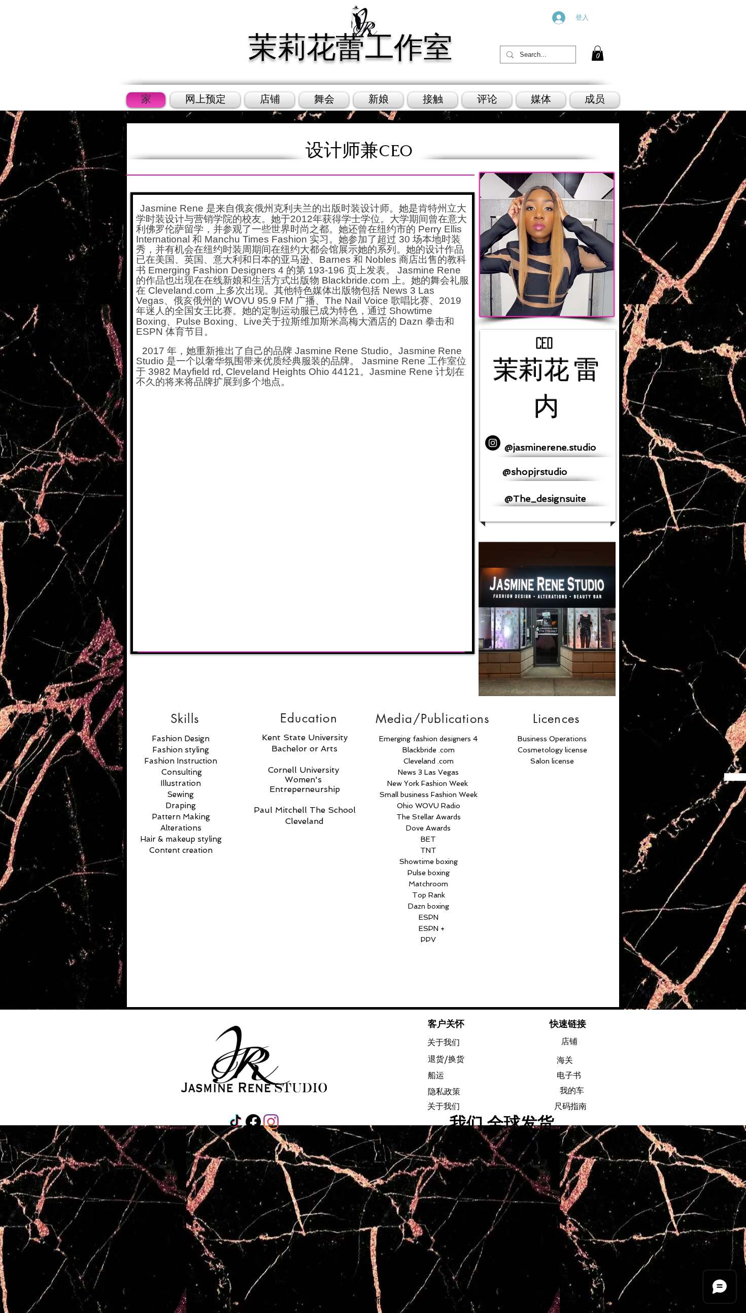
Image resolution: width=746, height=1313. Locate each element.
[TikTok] (235, 1121)
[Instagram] (271, 1121)
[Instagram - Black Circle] (492, 443)
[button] (597, 53)
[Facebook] (253, 1121)
